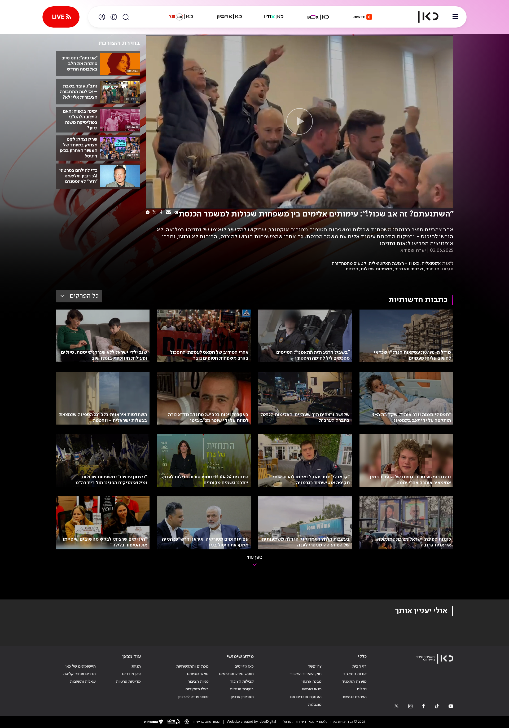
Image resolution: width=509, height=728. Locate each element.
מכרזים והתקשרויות (192, 666)
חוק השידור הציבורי (305, 674)
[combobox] (79, 296)
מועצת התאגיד (354, 682)
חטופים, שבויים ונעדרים (416, 269)
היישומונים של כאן (80, 666)
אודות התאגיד (355, 674)
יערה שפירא (413, 250)
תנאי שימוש (312, 689)
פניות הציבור (198, 682)
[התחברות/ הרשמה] (101, 17)
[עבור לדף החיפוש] (125, 17)
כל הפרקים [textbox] (84, 296)
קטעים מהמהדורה (349, 263)
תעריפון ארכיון (242, 697)
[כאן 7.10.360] (181, 17)
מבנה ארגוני (311, 682)
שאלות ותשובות (83, 682)
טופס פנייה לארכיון (193, 697)
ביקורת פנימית (242, 689)
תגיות (136, 666)
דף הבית (359, 666)
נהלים (362, 689)
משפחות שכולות (376, 269)
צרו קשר (315, 666)
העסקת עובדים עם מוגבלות (306, 701)
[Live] (61, 17)
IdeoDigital (267, 721)
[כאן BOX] (318, 17)
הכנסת (351, 269)
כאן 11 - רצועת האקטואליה (394, 263)
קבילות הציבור (242, 682)
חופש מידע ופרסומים (236, 674)
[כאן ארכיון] (229, 17)
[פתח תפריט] (455, 17)
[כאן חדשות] (362, 17)
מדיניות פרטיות (128, 682)
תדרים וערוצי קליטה (79, 674)
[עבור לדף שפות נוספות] (113, 17)
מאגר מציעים (198, 674)
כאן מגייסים (244, 666)
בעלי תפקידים (197, 689)
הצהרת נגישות (355, 697)
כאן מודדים (131, 674)
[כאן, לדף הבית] (423, 17)
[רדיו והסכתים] (274, 17)
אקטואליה (431, 263)
